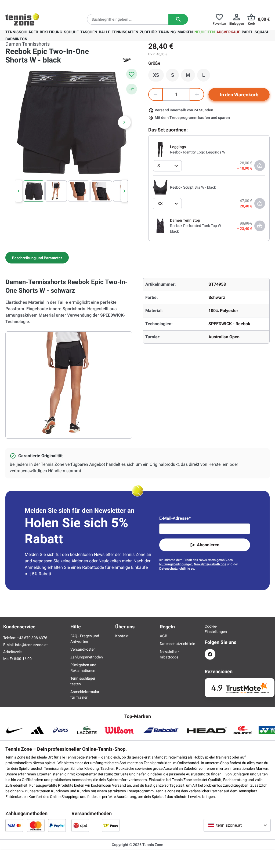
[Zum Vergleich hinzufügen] (131, 89)
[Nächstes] (124, 122)
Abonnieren (208, 544)
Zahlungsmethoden (86, 657)
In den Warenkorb (239, 94)
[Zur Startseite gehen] (22, 19)
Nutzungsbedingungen (176, 564)
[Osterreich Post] (111, 825)
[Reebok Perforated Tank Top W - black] (160, 226)
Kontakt (122, 636)
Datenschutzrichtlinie (174, 568)
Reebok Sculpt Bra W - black (193, 187)
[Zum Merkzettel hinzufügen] (131, 74)
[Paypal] (57, 825)
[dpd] (80, 825)
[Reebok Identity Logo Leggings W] (160, 149)
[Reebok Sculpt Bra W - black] (160, 187)
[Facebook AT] (210, 654)
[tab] (37, 257)
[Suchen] (178, 19)
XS (158, 76)
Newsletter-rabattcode (210, 564)
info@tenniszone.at (31, 645)
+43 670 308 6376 (39, 4)
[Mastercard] (36, 825)
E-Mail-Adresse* (175, 518)
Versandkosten (83, 649)
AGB (163, 636)
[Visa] (14, 825)
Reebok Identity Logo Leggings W (197, 152)
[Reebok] (127, 60)
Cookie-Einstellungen (210, 629)
